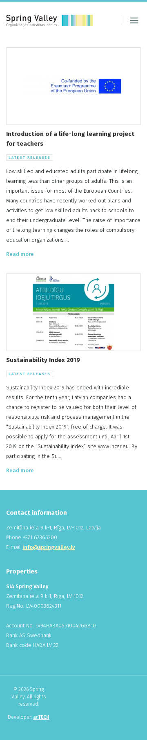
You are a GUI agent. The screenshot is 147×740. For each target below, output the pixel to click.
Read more (20, 254)
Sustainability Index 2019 (43, 360)
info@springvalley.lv (48, 547)
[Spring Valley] (49, 20)
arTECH (41, 717)
